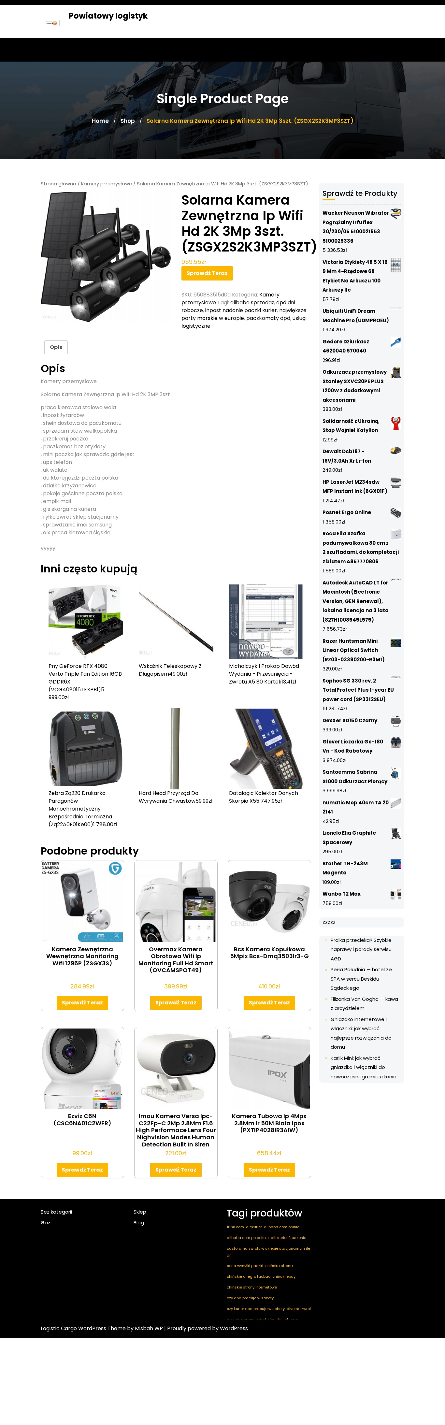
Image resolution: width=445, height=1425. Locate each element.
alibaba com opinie (281, 1227)
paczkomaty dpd (268, 318)
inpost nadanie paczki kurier (241, 310)
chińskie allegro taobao (248, 1276)
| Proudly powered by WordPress (206, 1328)
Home (100, 121)
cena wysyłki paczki (245, 1265)
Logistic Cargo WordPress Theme (83, 1328)
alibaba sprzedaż (252, 302)
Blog (139, 1222)
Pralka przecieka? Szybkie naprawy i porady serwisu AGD (361, 949)
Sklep (140, 1211)
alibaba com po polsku (248, 1237)
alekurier (254, 1227)
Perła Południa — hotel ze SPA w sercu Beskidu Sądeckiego (361, 978)
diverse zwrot (299, 1308)
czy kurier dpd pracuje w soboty (256, 1308)
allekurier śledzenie (288, 1237)
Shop (128, 121)
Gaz (45, 1222)
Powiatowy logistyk (108, 15)
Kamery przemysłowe (106, 183)
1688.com (235, 1227)
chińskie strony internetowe (252, 1287)
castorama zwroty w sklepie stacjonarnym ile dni (268, 1252)
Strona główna (58, 183)
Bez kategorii (56, 1211)
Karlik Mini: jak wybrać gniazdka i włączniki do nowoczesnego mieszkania (363, 1067)
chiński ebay (283, 1276)
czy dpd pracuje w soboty (250, 1298)
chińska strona (279, 1265)
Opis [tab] (56, 347)
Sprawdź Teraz (207, 273)
